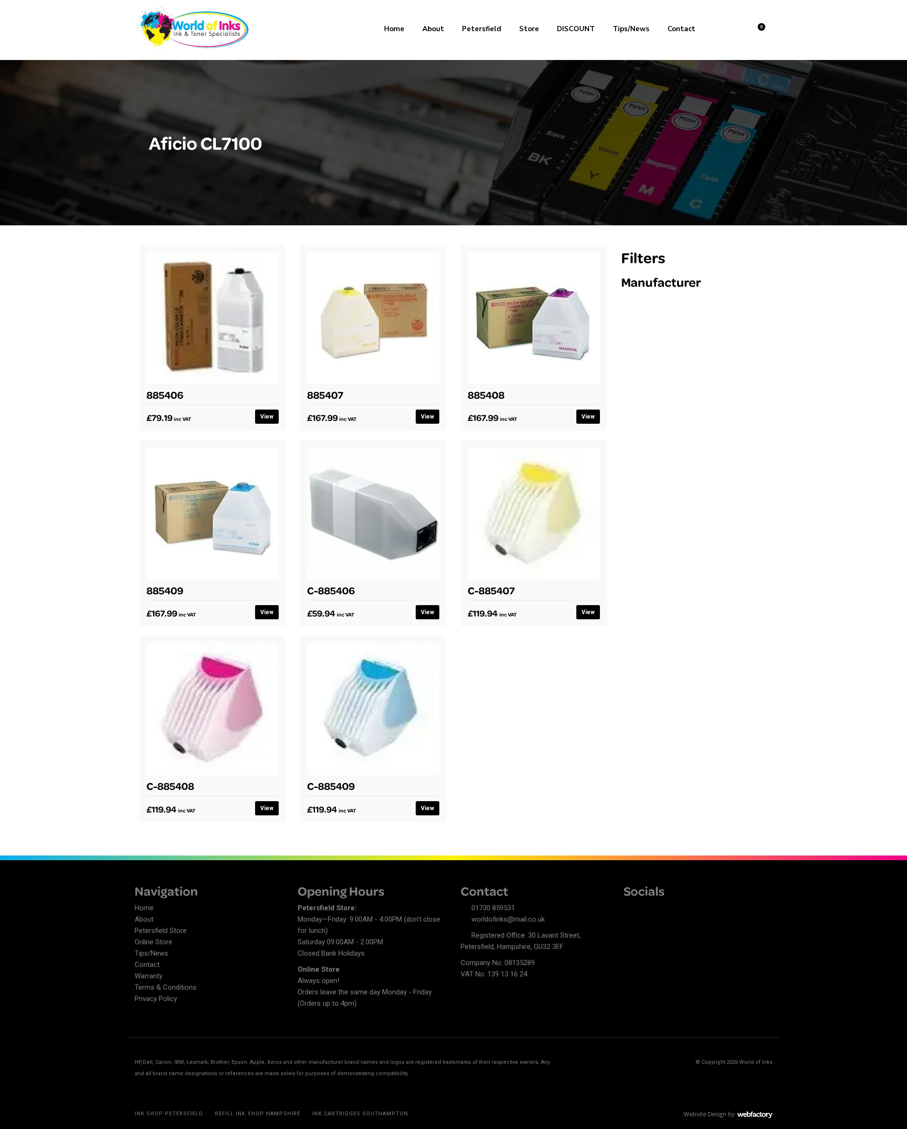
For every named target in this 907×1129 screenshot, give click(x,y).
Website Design (705, 1114)
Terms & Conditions (166, 987)
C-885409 (331, 785)
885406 (164, 394)
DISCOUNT (576, 29)
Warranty (149, 976)
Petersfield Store (161, 930)
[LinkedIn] (647, 909)
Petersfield (481, 29)
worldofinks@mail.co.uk (508, 919)
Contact (681, 29)
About (433, 29)
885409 (164, 590)
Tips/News (631, 29)
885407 (325, 394)
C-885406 (331, 590)
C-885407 (491, 590)
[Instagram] (664, 909)
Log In (733, 28)
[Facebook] (631, 909)
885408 (486, 394)
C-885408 (170, 785)
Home (394, 29)
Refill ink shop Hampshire (257, 1114)
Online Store (153, 942)
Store (529, 29)
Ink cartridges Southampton (360, 1114)
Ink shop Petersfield (169, 1114)
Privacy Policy (156, 998)
